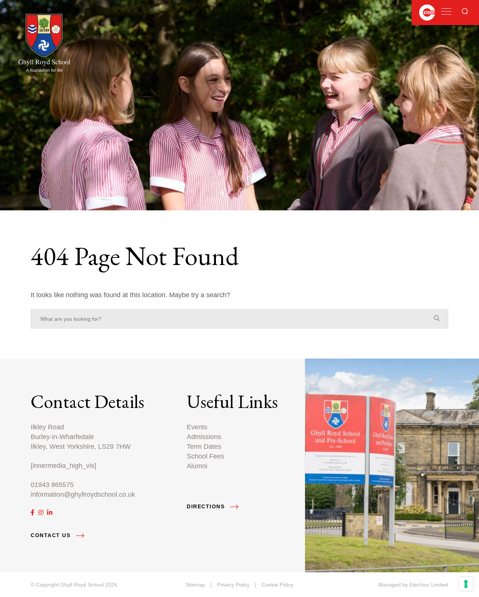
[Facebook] (32, 513)
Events (197, 427)
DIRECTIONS (206, 506)
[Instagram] (40, 513)
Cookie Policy (277, 584)
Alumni (197, 466)
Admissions (204, 436)
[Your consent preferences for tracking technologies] (466, 584)
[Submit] (465, 11)
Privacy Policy (233, 584)
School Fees (205, 456)
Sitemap (195, 584)
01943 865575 (52, 484)
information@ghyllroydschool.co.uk (83, 494)
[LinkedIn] (49, 513)
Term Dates (204, 446)
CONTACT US (50, 535)
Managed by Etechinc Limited (413, 584)
